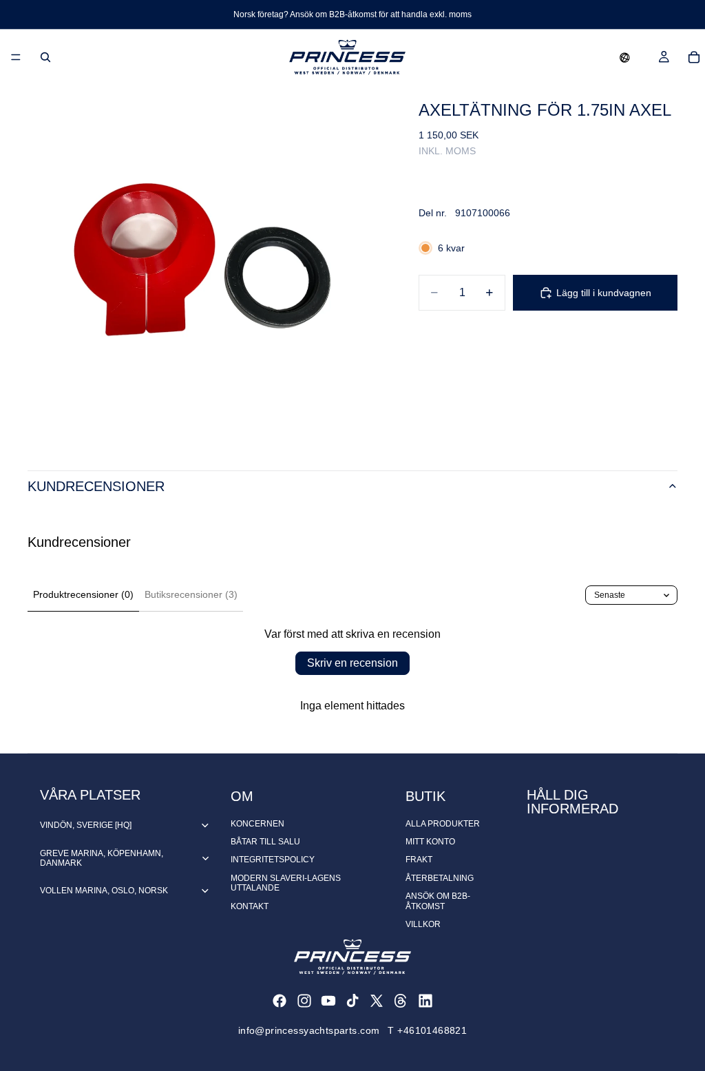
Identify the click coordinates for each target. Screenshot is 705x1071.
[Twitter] (376, 1000)
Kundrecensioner (96, 486)
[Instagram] (304, 1000)
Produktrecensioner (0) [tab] (83, 594)
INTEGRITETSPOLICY (273, 859)
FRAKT (419, 859)
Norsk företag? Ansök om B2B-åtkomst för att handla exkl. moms (352, 14)
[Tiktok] (352, 1000)
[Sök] (45, 57)
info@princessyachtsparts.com (309, 1030)
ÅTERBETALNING (440, 878)
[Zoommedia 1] (207, 264)
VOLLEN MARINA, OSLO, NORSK (104, 890)
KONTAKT (250, 906)
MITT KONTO (430, 841)
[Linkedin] (425, 1000)
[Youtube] (328, 1000)
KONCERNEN (257, 824)
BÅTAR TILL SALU (265, 841)
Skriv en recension (352, 663)
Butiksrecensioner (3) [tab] (191, 594)
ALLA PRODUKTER (443, 824)
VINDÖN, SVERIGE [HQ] (85, 825)
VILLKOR (423, 924)
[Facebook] (279, 1000)
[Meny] (16, 57)
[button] (625, 57)
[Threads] (400, 1000)
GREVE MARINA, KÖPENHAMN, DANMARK (101, 858)
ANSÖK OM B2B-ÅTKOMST (438, 901)
